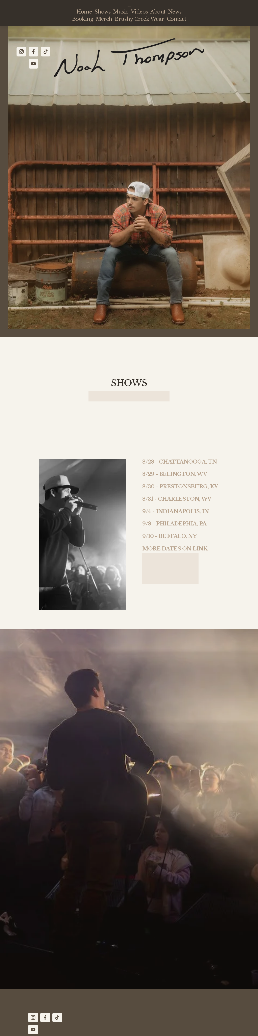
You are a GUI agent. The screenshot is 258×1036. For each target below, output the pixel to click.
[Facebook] (33, 51)
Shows (102, 12)
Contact (176, 19)
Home (84, 12)
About (157, 12)
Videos (139, 12)
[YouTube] (33, 64)
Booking (82, 19)
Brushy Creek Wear (139, 19)
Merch (104, 19)
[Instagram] (21, 51)
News (175, 12)
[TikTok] (45, 51)
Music (120, 12)
